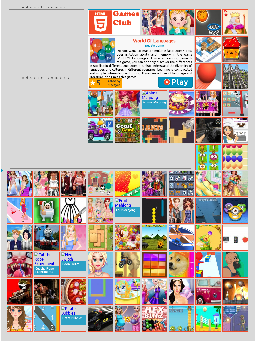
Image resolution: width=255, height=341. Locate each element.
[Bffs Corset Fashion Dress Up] (100, 265)
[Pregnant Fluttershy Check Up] (208, 184)
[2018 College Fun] (154, 184)
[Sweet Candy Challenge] (235, 49)
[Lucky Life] (235, 265)
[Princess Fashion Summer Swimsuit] (100, 211)
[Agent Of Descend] (235, 319)
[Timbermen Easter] (47, 211)
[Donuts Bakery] (181, 103)
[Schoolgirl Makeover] (181, 292)
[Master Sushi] (235, 103)
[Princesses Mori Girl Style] (47, 184)
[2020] (154, 265)
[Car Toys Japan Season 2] (100, 130)
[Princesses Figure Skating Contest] (154, 292)
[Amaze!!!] (208, 76)
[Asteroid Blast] (235, 292)
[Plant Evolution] (208, 157)
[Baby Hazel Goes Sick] (181, 22)
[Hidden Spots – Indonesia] (235, 76)
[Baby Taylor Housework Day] (127, 292)
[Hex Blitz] (154, 319)
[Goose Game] (127, 130)
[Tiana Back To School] (73, 184)
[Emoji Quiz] (235, 238)
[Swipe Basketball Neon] (208, 22)
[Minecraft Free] (100, 103)
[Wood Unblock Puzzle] (100, 238)
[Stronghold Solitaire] (235, 22)
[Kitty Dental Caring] (20, 265)
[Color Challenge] (100, 292)
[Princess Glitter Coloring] (73, 211)
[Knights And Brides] (235, 184)
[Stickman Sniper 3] (20, 292)
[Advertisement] (46, 41)
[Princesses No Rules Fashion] (181, 211)
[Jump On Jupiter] (181, 130)
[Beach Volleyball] (208, 319)
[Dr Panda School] (100, 184)
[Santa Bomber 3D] (208, 49)
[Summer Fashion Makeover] (20, 319)
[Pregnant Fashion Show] (127, 319)
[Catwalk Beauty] (20, 211)
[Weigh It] (208, 211)
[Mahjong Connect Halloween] (181, 184)
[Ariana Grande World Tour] (20, 184)
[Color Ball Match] (235, 157)
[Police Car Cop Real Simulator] (100, 319)
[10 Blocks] (154, 130)
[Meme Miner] (181, 265)
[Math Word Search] (47, 319)
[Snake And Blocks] (154, 211)
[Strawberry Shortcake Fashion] (127, 103)
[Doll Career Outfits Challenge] (73, 238)
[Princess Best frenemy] (154, 22)
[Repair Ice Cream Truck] (208, 292)
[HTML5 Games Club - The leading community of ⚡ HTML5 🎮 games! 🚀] (114, 22)
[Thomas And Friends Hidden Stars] (47, 238)
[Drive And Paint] (181, 238)
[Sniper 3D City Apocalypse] (208, 130)
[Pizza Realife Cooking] (73, 292)
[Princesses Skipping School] (20, 238)
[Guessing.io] (127, 184)
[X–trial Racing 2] (127, 265)
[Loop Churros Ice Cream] (127, 238)
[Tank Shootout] (154, 238)
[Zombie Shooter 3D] (47, 292)
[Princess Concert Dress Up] (208, 103)
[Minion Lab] (235, 211)
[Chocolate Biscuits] (235, 130)
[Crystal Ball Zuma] (208, 238)
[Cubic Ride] (208, 265)
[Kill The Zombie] (181, 319)
